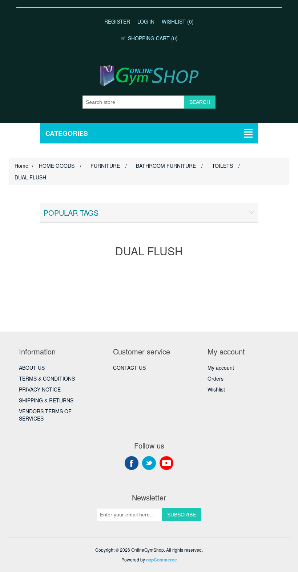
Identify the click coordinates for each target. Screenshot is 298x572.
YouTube (166, 463)
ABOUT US (32, 367)
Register (117, 21)
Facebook (131, 463)
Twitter (149, 463)
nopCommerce (161, 559)
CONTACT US (129, 367)
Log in (145, 21)
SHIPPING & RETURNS (46, 400)
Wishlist (216, 389)
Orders (216, 378)
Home (21, 165)
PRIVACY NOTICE (40, 389)
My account (221, 367)
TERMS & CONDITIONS (47, 378)
